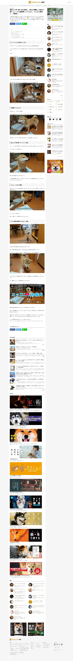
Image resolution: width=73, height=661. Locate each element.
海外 (58, 101)
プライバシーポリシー (46, 646)
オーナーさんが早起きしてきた (17, 31)
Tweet (19, 23)
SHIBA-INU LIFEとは (13, 654)
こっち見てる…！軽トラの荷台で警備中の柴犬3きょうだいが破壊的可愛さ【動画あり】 (57, 127)
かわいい (16, 5)
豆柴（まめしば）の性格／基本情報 (24, 645)
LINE (25, 23)
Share (13, 23)
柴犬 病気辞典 (22, 652)
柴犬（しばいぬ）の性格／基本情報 (14, 645)
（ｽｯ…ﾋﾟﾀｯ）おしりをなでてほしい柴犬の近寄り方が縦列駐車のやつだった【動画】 (57, 133)
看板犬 (51, 112)
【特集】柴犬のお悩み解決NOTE (24, 651)
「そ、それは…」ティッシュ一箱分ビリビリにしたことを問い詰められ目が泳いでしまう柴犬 (57, 139)
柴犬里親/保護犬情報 (13, 653)
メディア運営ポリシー (46, 645)
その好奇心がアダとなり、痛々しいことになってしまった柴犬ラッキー (57, 151)
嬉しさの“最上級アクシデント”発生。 (18, 34)
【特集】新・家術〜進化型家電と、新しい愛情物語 (24, 649)
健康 (50, 109)
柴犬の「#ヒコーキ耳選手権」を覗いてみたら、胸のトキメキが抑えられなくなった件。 (27, 320)
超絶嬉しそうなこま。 (15, 33)
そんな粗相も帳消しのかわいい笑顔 (17, 37)
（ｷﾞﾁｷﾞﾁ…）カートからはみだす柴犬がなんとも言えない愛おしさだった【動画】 (57, 145)
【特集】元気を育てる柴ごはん (14, 652)
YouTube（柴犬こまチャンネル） (16, 76)
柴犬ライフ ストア (22, 646)
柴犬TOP (11, 5)
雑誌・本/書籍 (60, 104)
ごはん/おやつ (60, 106)
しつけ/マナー (60, 109)
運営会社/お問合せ (46, 647)
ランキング (21, 653)
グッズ (51, 104)
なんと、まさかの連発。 (15, 35)
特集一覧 (61, 95)
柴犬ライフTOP (57, 647)
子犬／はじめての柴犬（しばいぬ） (14, 647)
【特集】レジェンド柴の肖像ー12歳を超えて (14, 649)
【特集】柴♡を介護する (13, 650)
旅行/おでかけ (52, 106)
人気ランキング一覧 (60, 156)
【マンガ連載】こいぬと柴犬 (24, 647)
